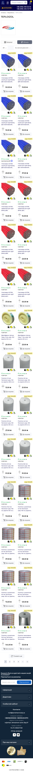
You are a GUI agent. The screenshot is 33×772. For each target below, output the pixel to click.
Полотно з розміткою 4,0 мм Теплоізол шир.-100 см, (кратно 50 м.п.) (24, 551)
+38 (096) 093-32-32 (24, 7)
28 (4, 48)
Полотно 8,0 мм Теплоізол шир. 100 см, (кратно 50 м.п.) (24, 465)
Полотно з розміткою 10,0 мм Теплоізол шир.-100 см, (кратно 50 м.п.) (8, 637)
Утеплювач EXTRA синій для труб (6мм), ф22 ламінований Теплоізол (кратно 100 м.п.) (8, 122)
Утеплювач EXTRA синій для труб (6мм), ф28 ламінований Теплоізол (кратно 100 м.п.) (25, 122)
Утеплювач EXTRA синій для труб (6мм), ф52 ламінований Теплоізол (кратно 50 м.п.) (8, 80)
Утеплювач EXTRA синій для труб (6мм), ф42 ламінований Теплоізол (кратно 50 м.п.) (24, 165)
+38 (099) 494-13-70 (24, 9)
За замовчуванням (22, 48)
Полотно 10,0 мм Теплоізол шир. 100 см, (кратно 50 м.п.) (7, 508)
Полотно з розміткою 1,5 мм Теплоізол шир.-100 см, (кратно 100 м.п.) (24, 508)
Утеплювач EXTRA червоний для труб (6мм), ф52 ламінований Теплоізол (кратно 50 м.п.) (24, 294)
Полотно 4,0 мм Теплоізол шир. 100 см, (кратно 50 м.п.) (24, 423)
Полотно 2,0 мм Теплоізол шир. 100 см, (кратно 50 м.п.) (24, 380)
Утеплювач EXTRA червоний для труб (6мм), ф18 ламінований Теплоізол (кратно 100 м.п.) (8, 208)
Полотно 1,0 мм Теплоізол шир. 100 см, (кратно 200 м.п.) (7, 380)
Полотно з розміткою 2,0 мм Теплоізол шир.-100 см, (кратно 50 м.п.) (8, 551)
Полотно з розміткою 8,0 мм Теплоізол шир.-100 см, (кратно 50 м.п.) (24, 594)
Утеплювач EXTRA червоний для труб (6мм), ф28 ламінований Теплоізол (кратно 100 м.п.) (8, 251)
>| (27, 662)
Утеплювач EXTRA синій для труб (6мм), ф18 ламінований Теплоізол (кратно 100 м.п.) (25, 80)
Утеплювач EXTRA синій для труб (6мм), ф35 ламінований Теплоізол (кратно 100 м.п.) (8, 165)
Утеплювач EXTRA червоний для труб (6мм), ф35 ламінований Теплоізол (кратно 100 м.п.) (25, 251)
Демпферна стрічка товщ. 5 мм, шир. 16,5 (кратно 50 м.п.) (7, 337)
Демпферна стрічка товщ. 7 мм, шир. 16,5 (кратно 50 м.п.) (24, 337)
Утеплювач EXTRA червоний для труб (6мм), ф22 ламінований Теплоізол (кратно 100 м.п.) (25, 208)
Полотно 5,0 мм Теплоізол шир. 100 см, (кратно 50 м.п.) (7, 465)
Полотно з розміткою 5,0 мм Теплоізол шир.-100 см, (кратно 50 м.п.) (8, 594)
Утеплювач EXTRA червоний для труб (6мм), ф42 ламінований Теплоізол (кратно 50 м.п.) (7, 294)
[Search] (25, 2)
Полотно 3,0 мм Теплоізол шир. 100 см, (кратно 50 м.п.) (7, 423)
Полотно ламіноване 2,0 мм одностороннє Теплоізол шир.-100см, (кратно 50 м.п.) (24, 637)
